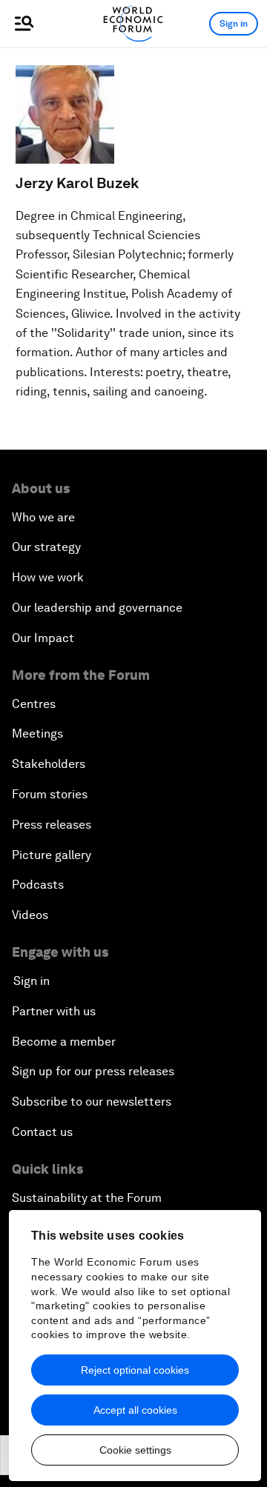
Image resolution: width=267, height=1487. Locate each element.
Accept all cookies (135, 1410)
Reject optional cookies (135, 1370)
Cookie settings (135, 1450)
